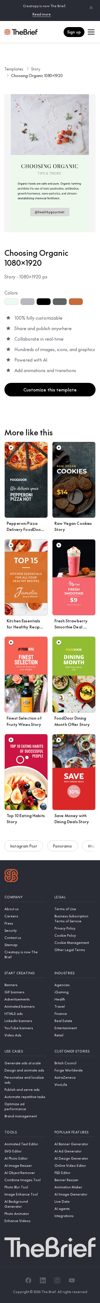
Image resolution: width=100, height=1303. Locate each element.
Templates (13, 69)
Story (35, 69)
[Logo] (11, 876)
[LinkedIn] (42, 1280)
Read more (41, 14)
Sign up (74, 32)
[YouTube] (71, 1280)
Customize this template (50, 389)
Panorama (62, 846)
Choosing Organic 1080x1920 (37, 75)
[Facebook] (28, 1280)
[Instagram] (57, 1280)
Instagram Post (23, 846)
